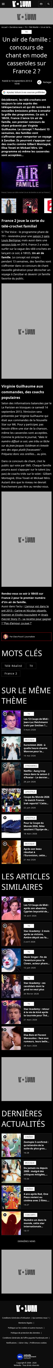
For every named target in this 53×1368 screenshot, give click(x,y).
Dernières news (16, 27)
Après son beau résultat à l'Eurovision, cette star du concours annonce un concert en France (35, 857)
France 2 (11, 673)
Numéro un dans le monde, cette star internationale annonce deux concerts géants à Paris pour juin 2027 (35, 1228)
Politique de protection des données (25, 1333)
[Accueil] (21, 4)
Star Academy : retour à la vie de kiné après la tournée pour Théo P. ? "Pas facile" (36, 1013)
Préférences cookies (38, 1343)
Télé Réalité (33, 27)
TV (26, 27)
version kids (8, 244)
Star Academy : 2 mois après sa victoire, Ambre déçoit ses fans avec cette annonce (36, 935)
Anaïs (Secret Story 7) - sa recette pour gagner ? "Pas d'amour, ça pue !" (26, 619)
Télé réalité (13, 666)
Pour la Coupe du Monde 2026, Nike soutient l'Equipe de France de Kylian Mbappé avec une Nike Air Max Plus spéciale (35, 832)
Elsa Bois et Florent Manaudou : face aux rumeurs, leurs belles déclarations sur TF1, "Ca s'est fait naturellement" (36, 1043)
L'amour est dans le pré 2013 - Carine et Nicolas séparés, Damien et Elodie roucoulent (25, 611)
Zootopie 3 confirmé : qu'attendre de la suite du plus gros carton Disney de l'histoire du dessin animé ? (36, 1150)
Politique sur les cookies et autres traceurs (25, 1328)
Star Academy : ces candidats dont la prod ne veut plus (34, 986)
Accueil (4, 27)
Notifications (11, 1343)
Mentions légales (25, 1323)
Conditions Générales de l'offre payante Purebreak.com (25, 1338)
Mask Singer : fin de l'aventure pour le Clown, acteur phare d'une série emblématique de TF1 (36, 963)
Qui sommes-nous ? (40, 1318)
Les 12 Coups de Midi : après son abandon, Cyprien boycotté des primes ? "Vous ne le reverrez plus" (36, 911)
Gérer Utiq (23, 1343)
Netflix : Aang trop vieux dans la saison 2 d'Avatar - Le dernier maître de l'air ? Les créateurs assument (36, 777)
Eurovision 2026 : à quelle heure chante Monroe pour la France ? (35, 749)
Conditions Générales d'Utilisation (16, 1318)
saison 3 (38, 236)
